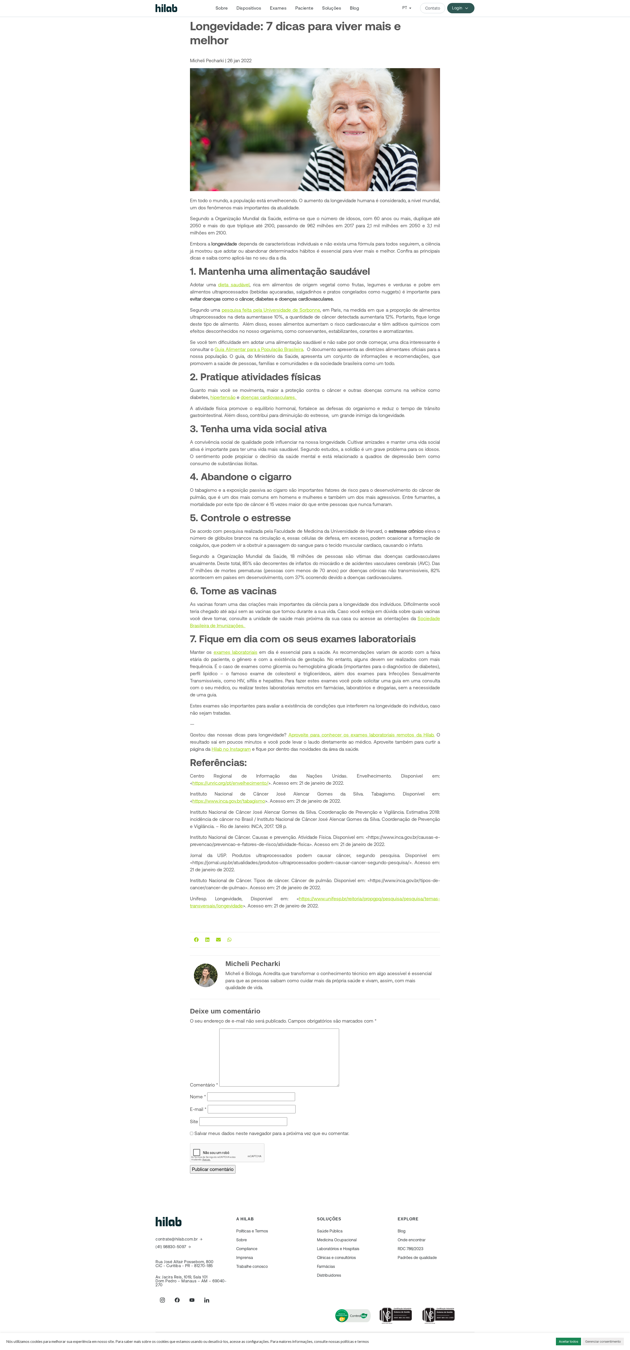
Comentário (204, 1085)
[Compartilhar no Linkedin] (207, 939)
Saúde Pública (330, 1231)
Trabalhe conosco (252, 1266)
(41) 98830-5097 (171, 1247)
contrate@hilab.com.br (177, 1239)
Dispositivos (248, 8)
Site (194, 1121)
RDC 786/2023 (410, 1248)
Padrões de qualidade (417, 1257)
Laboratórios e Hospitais (338, 1248)
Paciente (304, 8)
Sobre (222, 8)
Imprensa (244, 1257)
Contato (432, 8)
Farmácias (326, 1266)
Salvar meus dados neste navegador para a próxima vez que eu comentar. (271, 1133)
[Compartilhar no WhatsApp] (229, 939)
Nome (198, 1096)
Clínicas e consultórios (336, 1257)
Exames (278, 8)
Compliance (246, 1248)
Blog (354, 8)
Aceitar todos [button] (568, 1341)
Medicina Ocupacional (337, 1240)
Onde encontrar (411, 1240)
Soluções (331, 8)
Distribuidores (329, 1275)
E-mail (198, 1109)
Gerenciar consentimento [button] (603, 1341)
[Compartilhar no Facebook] (196, 939)
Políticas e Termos (252, 1231)
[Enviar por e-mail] (218, 939)
